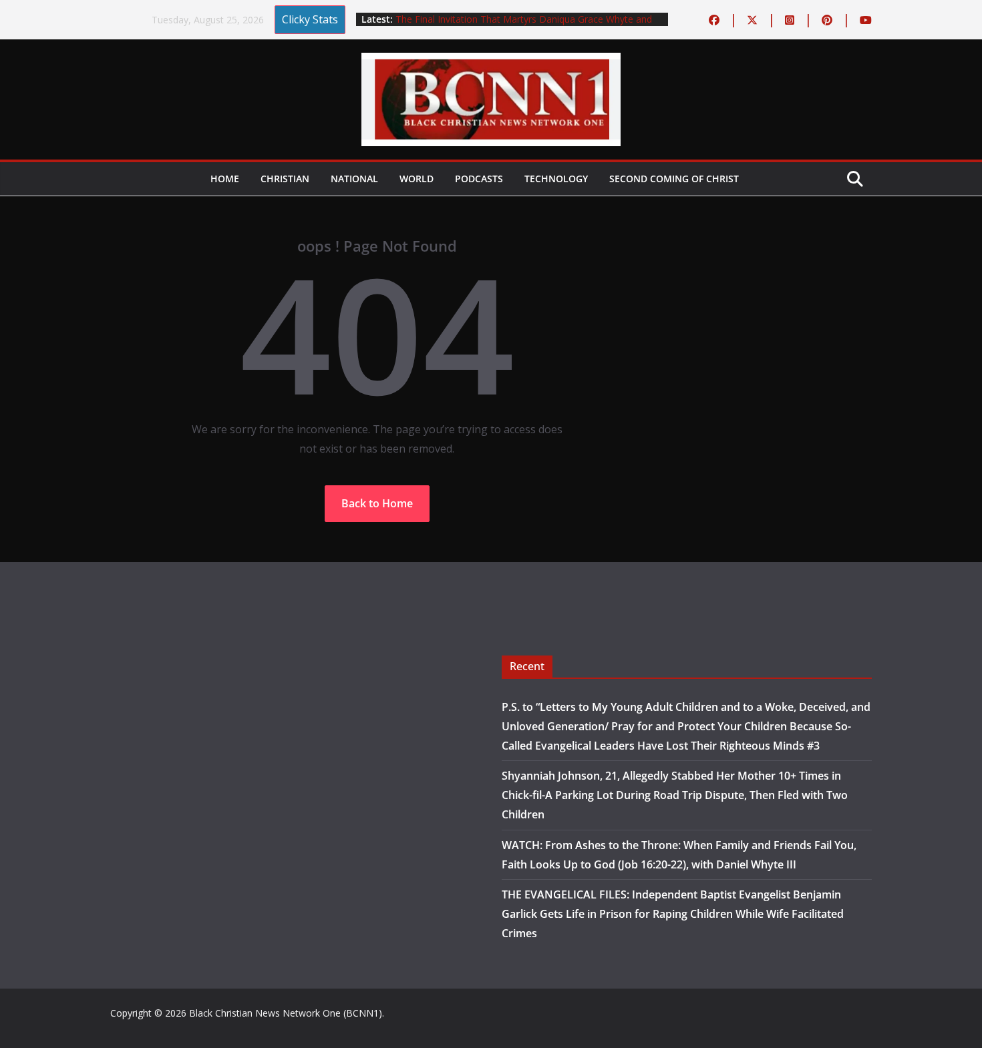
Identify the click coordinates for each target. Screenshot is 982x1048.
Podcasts (479, 178)
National (354, 178)
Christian (285, 178)
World (416, 178)
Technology (556, 178)
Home (224, 178)
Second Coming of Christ (674, 178)
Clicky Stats (310, 19)
